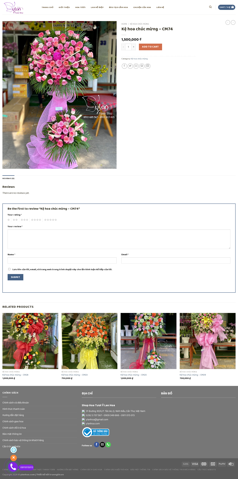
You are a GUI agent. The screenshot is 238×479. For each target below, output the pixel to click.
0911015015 (26, 467)
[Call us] (108, 444)
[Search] (210, 7)
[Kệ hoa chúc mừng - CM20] (148, 341)
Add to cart (150, 47)
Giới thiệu (64, 7)
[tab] (8, 178)
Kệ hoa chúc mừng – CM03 (75, 375)
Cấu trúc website (207, 469)
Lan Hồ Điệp (97, 7)
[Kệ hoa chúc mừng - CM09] (208, 341)
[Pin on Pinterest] (142, 66)
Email (125, 255)
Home (124, 24)
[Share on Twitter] (130, 66)
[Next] (235, 349)
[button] (119, 411)
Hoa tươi (80, 7)
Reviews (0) (8, 178)
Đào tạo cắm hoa (118, 7)
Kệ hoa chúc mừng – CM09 (193, 375)
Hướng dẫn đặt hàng (13, 415)
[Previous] (2, 349)
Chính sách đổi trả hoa (14, 428)
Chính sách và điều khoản (15, 403)
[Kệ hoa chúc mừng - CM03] (89, 341)
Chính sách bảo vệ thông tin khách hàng (23, 440)
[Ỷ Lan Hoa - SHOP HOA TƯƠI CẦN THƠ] (18, 7)
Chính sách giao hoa (12, 421)
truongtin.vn (57, 475)
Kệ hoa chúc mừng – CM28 (15, 375)
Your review (15, 226)
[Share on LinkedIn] (147, 66)
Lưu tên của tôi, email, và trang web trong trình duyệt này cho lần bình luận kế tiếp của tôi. (62, 269)
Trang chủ (47, 7)
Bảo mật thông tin (12, 434)
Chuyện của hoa (142, 7)
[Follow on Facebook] (96, 444)
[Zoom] (7, 165)
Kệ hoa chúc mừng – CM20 (134, 375)
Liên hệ (160, 7)
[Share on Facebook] (124, 66)
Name (11, 255)
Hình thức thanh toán (13, 409)
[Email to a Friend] (136, 66)
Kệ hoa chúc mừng (139, 24)
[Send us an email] (102, 444)
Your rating (15, 215)
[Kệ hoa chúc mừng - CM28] (30, 341)
